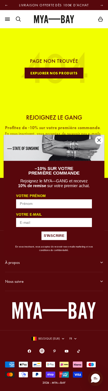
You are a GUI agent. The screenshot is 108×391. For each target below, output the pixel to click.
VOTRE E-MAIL (29, 214)
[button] (95, 378)
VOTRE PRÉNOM (30, 196)
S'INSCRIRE (54, 236)
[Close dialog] (99, 140)
